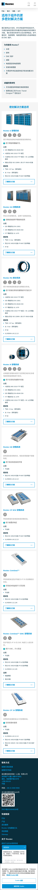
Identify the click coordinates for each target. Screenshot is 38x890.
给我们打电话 (6, 770)
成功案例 (5, 825)
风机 (13, 11)
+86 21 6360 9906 (13, 788)
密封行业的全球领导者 (10, 843)
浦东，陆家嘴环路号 (10, 779)
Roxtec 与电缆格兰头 (9, 828)
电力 (8, 11)
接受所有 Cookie (19, 886)
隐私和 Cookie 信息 (12, 875)
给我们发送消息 (7, 767)
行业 (3, 11)
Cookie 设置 (19, 880)
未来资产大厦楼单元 (11, 776)
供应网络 (5, 831)
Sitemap (5, 834)
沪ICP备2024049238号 (10, 809)
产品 (3, 821)
